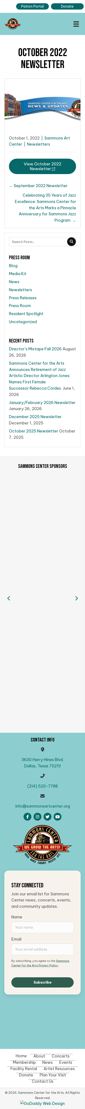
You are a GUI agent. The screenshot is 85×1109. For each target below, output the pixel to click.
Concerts (61, 1056)
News (14, 281)
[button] (27, 817)
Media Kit (17, 273)
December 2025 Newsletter (35, 416)
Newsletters (38, 144)
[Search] (71, 241)
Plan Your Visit (53, 1075)
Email (16, 939)
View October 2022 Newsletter (42, 166)
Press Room (20, 305)
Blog (13, 265)
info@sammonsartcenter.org (42, 806)
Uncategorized (23, 321)
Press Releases (23, 297)
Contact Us (42, 1081)
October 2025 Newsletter (33, 431)
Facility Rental (23, 1069)
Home (21, 1056)
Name (16, 916)
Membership (24, 1062)
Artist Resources (59, 1069)
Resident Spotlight (26, 313)
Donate (26, 1075)
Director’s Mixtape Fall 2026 (35, 348)
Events (65, 1062)
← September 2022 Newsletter (38, 185)
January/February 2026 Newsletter (42, 402)
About (39, 1056)
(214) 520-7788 (42, 786)
